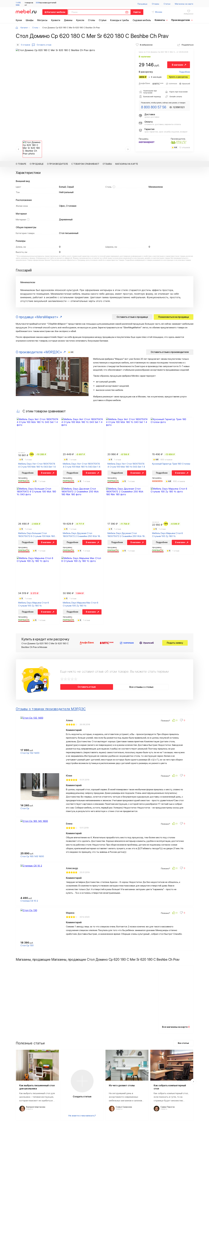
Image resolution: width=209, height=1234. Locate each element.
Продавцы (142, 4)
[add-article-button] (82, 1081)
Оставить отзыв (87, 687)
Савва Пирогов (168, 1107)
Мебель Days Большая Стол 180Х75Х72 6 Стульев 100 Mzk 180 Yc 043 (36, 535)
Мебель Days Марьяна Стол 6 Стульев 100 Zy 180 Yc (167, 535)
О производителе (57, 164)
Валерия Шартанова (35, 1107)
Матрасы (42, 20)
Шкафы (30, 20)
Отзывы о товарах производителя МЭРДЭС (51, 709)
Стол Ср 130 (27, 945)
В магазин (177, 64)
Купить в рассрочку (178, 77)
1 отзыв (28, 459)
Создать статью (82, 1096)
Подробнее (184, 72)
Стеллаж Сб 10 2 (29, 900)
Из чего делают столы (122, 1085)
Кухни (19, 20)
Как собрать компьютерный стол (170, 1087)
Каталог (24, 27)
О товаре (21, 164)
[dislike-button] (182, 720)
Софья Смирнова (124, 1107)
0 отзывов (25, 45)
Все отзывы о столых (141, 687)
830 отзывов (166, 459)
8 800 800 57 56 (153, 107)
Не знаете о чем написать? (82, 1115)
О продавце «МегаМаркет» (37, 317)
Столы (91, 20)
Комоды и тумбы (119, 20)
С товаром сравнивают (85, 164)
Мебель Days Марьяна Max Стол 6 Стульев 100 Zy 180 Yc (80, 604)
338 (38, 2)
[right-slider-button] (193, 1081)
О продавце (37, 164)
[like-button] (175, 720)
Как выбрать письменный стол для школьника (37, 1087)
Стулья (102, 20)
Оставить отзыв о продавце (132, 317)
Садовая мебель (142, 20)
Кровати (55, 20)
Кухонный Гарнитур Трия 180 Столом (171, 463)
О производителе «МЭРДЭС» (39, 352)
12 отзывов (184, 147)
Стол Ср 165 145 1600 (32, 856)
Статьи (167, 4)
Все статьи (183, 1043)
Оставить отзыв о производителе (170, 352)
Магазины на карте (184, 4)
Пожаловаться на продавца (173, 317)
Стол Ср (24, 808)
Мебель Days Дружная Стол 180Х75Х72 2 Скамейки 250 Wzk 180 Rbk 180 (82, 535)
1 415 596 (18, 3)
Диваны (68, 20)
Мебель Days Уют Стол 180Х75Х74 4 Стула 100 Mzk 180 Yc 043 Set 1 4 (37, 465)
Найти (136, 12)
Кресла (80, 20)
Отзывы (155, 4)
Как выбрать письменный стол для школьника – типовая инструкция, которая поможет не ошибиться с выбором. (37, 1097)
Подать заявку (175, 643)
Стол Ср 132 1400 (29, 753)
